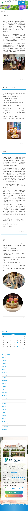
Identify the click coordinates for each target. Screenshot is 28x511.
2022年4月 (4, 412)
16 (17, 342)
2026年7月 (4, 357)
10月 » (24, 348)
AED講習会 (6, 16)
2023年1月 (4, 389)
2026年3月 (4, 366)
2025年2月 (4, 375)
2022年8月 (4, 401)
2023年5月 (4, 383)
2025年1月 (4, 377)
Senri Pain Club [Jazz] (15, 496)
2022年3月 (4, 415)
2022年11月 (5, 392)
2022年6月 (4, 406)
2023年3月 (4, 386)
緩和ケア (5, 151)
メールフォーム (15, 492)
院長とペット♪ (6, 240)
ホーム (2, 11)
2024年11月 (5, 380)
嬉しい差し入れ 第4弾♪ (9, 87)
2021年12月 (5, 424)
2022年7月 (4, 403)
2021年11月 (5, 426)
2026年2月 (4, 369)
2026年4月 (4, 363)
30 (17, 346)
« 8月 (7, 348)
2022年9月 (4, 398)
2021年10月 (5, 429)
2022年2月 (4, 418)
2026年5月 (4, 360)
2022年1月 (4, 421)
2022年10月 (5, 395)
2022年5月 (4, 409)
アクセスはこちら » (7, 469)
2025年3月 (4, 372)
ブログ (24, 79)
